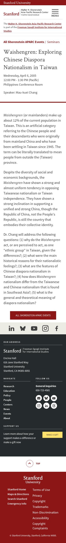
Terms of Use (41, 490)
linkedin (11, 328)
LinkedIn (46, 406)
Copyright (39, 501)
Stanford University (17, 2)
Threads (54, 406)
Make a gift (52, 434)
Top (38, 463)
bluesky (23, 328)
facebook (57, 328)
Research (9, 386)
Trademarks (40, 507)
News (7, 409)
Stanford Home (17, 489)
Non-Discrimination (45, 512)
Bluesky (46, 398)
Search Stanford (17, 499)
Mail (39, 398)
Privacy (37, 496)
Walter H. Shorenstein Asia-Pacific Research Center (34, 23)
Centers (8, 404)
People (7, 400)
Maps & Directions (18, 494)
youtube (34, 328)
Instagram (39, 406)
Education (9, 390)
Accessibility (41, 518)
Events (7, 413)
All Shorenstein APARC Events (24, 42)
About (7, 418)
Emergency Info (17, 503)
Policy (7, 395)
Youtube (54, 398)
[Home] (26, 12)
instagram (45, 328)
